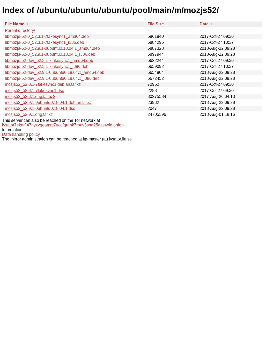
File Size (156, 24)
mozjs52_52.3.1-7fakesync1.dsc (34, 90)
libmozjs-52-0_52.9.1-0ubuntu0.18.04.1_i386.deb (50, 54)
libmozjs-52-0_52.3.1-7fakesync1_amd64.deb (47, 36)
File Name (14, 24)
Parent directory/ (20, 30)
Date (204, 24)
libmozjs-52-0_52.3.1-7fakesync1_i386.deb (44, 42)
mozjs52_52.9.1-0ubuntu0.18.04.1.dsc (40, 108)
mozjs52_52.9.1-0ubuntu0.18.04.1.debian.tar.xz (48, 102)
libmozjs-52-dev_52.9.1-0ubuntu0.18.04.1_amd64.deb (54, 72)
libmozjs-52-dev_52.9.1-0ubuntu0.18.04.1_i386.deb (52, 78)
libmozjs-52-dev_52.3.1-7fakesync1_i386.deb (47, 66)
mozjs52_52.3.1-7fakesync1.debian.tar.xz (43, 84)
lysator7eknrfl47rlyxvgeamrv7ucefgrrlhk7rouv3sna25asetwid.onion (63, 125)
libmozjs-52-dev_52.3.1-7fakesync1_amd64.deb (49, 60)
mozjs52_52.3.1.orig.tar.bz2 (30, 96)
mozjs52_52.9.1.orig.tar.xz (29, 114)
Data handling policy (21, 134)
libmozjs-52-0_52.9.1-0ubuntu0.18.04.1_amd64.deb (52, 48)
